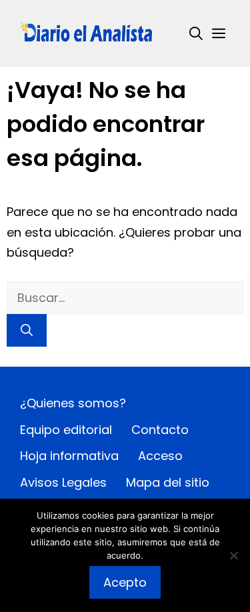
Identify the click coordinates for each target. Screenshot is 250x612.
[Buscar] (27, 330)
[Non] (233, 555)
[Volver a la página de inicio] (86, 32)
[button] (196, 33)
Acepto (125, 582)
